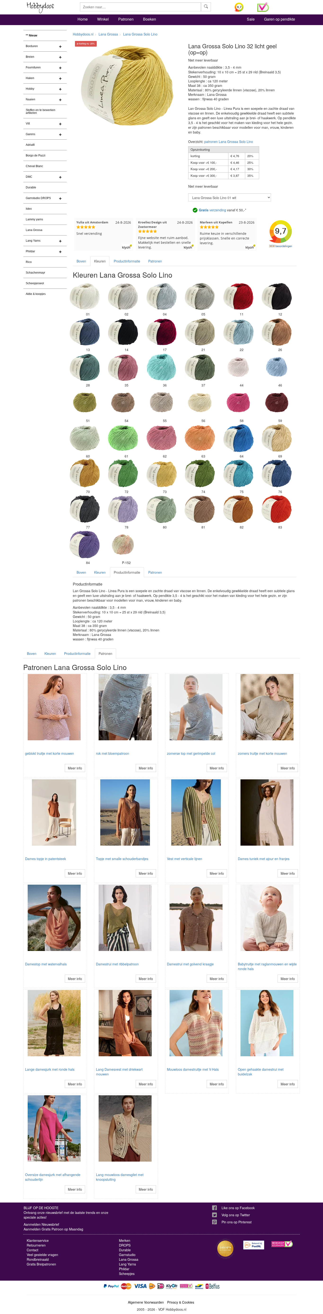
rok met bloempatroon (112, 753)
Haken (30, 78)
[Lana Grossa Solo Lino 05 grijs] (199, 296)
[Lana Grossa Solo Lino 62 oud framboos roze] (161, 438)
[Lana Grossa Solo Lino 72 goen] (123, 473)
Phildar (30, 251)
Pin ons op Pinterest (237, 1222)
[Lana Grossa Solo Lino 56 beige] (199, 402)
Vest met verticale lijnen (184, 858)
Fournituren (33, 67)
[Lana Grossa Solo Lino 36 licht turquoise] (161, 367)
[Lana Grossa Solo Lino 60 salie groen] (84, 438)
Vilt (28, 123)
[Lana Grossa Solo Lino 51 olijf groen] (84, 402)
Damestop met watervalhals (46, 964)
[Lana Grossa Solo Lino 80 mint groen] (161, 509)
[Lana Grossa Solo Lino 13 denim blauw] (84, 331)
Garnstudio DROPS (38, 198)
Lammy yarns (34, 219)
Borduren (32, 46)
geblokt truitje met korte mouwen (49, 753)
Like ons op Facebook (238, 1207)
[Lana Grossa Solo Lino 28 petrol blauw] (84, 367)
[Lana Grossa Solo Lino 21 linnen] (199, 331)
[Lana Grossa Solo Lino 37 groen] (199, 367)
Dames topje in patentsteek (45, 858)
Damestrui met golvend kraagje (190, 964)
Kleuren (100, 261)
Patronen (126, 19)
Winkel (103, 19)
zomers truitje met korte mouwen (262, 753)
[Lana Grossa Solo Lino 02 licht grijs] (123, 296)
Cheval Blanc (34, 166)
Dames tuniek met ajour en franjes (263, 858)
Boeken (149, 19)
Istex (29, 208)
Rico (29, 262)
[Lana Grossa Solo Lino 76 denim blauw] (276, 473)
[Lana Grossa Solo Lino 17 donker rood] (161, 331)
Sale (251, 19)
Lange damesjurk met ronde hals (49, 1069)
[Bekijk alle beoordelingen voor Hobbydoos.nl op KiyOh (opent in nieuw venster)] (242, 7)
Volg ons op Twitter (236, 1214)
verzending (212, 210)
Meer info (75, 768)
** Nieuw (31, 35)
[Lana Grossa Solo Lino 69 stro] (276, 438)
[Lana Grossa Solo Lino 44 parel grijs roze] (238, 367)
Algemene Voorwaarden (146, 1302)
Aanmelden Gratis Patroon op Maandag (53, 1229)
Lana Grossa (34, 230)
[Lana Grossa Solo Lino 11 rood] (238, 296)
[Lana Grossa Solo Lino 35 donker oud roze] (123, 367)
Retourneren (36, 1245)
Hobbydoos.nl (83, 34)
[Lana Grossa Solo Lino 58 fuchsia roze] (238, 402)
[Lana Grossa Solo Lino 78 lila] (123, 509)
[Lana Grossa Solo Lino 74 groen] (199, 473)
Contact (32, 1249)
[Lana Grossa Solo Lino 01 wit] (84, 296)
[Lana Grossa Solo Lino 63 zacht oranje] (199, 438)
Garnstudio (127, 1254)
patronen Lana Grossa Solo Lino (228, 141)
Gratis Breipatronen (41, 1264)
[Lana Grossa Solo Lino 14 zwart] (123, 331)
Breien (30, 56)
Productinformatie (127, 261)
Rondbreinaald (38, 1259)
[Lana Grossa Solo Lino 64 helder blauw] (238, 438)
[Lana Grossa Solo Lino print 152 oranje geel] (123, 544)
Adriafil (30, 144)
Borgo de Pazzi (35, 155)
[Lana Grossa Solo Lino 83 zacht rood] (276, 509)
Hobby (30, 88)
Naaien (30, 99)
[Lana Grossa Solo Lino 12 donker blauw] (276, 296)
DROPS (125, 1245)
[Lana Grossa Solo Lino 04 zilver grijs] (161, 296)
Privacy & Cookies (180, 1302)
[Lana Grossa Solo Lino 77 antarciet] (84, 509)
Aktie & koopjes (36, 294)
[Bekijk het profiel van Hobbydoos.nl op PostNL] (253, 1245)
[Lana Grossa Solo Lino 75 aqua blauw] (238, 473)
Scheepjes (127, 1273)
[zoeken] (206, 6)
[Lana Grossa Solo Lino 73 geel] (161, 473)
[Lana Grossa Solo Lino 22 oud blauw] (238, 331)
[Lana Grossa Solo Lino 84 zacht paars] (84, 544)
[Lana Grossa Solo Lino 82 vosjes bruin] (238, 509)
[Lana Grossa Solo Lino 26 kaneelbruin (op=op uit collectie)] (276, 331)
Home (83, 19)
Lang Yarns (33, 240)
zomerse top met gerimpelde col (191, 753)
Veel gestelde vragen (42, 1254)
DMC (29, 176)
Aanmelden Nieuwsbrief (41, 1224)
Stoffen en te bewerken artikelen (40, 111)
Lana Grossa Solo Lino (140, 34)
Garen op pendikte (279, 19)
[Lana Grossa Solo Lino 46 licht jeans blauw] (276, 367)
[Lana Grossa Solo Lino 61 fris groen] (123, 438)
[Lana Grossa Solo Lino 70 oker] (84, 473)
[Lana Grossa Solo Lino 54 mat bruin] (123, 402)
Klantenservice (38, 1240)
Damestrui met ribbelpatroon (117, 964)
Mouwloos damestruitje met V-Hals (193, 1069)
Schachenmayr (35, 272)
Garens (30, 134)
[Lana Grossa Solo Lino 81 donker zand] (199, 509)
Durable (31, 187)
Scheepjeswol (35, 283)
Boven (81, 261)
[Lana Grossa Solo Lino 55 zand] (161, 402)
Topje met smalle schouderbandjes (122, 858)
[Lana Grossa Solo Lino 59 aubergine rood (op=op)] (276, 402)
